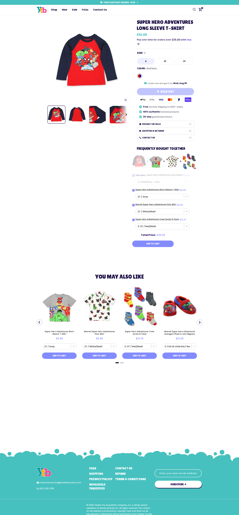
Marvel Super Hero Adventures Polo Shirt (155, 204)
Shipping (96, 473)
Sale (74, 9)
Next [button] (125, 61)
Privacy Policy (100, 479)
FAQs (85, 9)
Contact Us (100, 9)
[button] (123, 115)
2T (165, 61)
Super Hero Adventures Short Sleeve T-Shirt (157, 189)
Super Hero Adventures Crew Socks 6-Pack (157, 219)
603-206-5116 (46, 488)
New (64, 9)
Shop (54, 9)
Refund (120, 473)
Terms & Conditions (130, 479)
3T (184, 61)
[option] (86, 61)
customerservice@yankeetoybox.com (60, 482)
